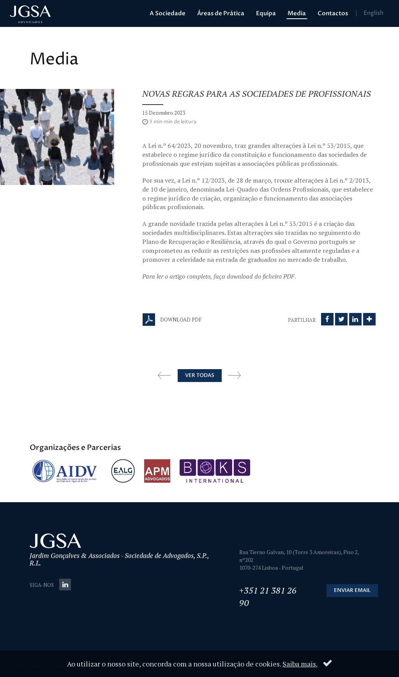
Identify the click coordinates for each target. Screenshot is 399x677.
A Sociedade (167, 13)
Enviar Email (352, 590)
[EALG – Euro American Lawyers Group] (122, 471)
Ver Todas (199, 375)
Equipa (266, 13)
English (373, 13)
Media (297, 13)
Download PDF (180, 319)
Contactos (333, 13)
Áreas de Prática (220, 13)
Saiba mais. (299, 663)
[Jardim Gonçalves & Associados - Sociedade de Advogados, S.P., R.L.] (30, 14)
